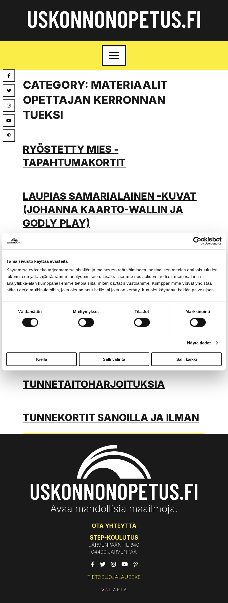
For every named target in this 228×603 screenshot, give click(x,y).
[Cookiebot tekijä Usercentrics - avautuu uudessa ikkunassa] (197, 241)
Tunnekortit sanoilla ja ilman (111, 417)
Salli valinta (114, 359)
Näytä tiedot (199, 342)
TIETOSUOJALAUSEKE (114, 577)
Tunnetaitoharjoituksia (94, 384)
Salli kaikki (186, 359)
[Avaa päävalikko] (114, 55)
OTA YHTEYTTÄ (114, 525)
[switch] (86, 322)
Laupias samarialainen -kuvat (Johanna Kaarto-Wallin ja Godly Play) (110, 209)
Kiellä (41, 359)
